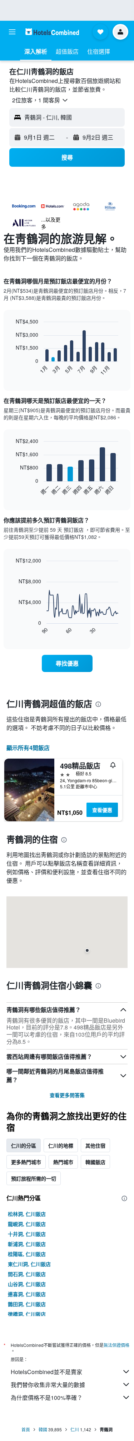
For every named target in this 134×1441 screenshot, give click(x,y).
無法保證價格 (116, 1345)
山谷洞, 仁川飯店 (27, 1283)
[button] (12, 32)
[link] (67, 663)
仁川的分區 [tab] (23, 1145)
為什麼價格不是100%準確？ (47, 1397)
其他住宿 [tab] (95, 1145)
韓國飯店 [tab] (95, 1161)
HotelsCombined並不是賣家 (46, 1372)
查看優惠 (102, 809)
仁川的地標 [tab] (60, 1145)
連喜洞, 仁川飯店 (27, 1294)
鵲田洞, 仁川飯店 (27, 1304)
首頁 (25, 1429)
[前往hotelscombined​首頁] (52, 31)
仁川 (74, 1429)
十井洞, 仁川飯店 (27, 1233)
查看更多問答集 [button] (67, 1095)
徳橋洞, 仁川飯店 (27, 1314)
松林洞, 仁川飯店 (27, 1213)
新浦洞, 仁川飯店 (27, 1243)
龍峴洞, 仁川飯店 (27, 1223)
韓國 (43, 1429)
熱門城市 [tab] (63, 1161)
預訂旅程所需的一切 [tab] (33, 1178)
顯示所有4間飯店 (28, 748)
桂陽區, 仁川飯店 (27, 1253)
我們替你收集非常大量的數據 (48, 1385)
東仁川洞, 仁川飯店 (29, 1263)
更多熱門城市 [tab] (26, 1161)
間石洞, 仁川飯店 (27, 1273)
